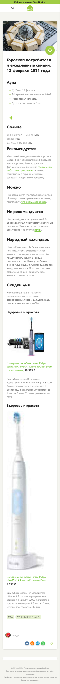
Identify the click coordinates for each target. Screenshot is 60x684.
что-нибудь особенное (33, 201)
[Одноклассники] (32, 644)
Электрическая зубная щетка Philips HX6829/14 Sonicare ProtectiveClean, (26, 580)
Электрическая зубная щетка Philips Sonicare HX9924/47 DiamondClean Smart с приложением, (29, 366)
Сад (10, 617)
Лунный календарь (28, 617)
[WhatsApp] (43, 644)
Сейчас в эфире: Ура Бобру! (30, 2)
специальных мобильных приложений (29, 168)
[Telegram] (38, 644)
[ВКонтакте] (27, 644)
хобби (37, 229)
